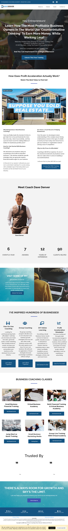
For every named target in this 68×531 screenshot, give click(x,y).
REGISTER (23, 2)
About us (40, 6)
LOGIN (28, 2)
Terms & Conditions (49, 517)
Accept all (51, 528)
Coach (54, 6)
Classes (48, 6)
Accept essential (61, 528)
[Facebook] (53, 2)
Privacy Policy (16, 517)
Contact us (62, 6)
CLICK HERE (41, 512)
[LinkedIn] (57, 2)
